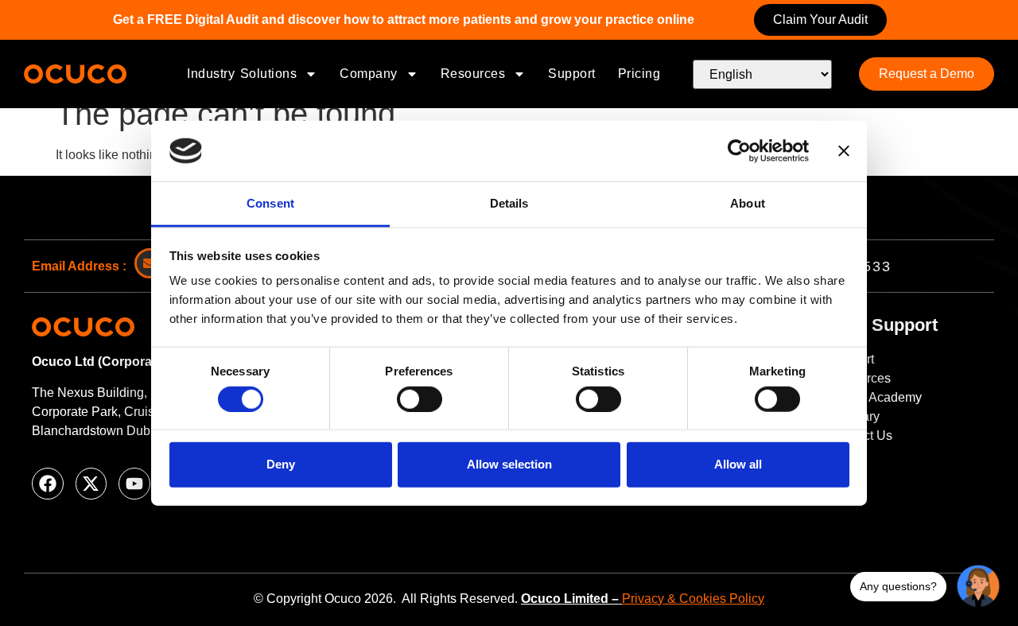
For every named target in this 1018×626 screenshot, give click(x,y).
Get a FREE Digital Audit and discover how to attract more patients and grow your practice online (403, 19)
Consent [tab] (270, 203)
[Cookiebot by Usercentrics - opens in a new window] (739, 151)
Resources (473, 73)
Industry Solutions (242, 73)
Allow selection (509, 464)
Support (572, 73)
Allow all (738, 464)
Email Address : (79, 266)
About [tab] (747, 203)
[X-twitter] (91, 484)
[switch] (419, 398)
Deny (280, 464)
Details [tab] (509, 203)
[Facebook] (48, 484)
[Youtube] (134, 484)
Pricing (639, 73)
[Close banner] (843, 151)
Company (369, 73)
